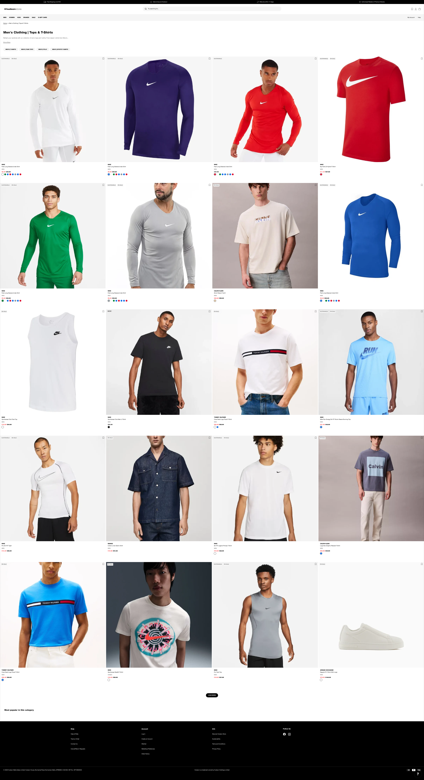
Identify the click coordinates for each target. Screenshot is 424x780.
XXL (273, 295)
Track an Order (75, 739)
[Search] (146, 9)
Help (419, 17)
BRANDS (26, 17)
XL (57, 169)
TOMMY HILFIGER (220, 417)
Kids (19, 17)
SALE (33, 17)
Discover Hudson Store (219, 734)
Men (4, 17)
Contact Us (74, 744)
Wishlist (144, 744)
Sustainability (216, 739)
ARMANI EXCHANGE (326, 670)
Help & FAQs (74, 734)
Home (5, 23)
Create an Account (147, 739)
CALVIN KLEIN (218, 291)
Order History (146, 754)
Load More (212, 695)
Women (12, 17)
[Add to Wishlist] (102, 59)
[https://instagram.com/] (289, 734)
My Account (411, 17)
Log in (143, 734)
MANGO (110, 543)
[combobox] (212, 9)
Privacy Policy (216, 749)
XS (37, 422)
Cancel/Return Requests (78, 749)
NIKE (3, 164)
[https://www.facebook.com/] (284, 734)
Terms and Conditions (218, 744)
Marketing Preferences (148, 749)
